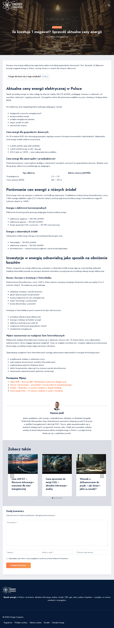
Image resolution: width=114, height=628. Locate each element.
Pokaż (45, 76)
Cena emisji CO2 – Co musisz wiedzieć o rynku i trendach (36, 390)
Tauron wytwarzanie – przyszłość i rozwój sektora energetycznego (41, 384)
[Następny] (102, 475)
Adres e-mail (48, 552)
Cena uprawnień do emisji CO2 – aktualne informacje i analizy (56, 484)
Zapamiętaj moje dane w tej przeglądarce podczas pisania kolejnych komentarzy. (38, 558)
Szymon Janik (57, 413)
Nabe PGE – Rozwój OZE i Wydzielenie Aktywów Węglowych (38, 381)
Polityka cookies (21, 622)
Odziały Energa (58, 622)
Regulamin (8, 622)
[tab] (52, 498)
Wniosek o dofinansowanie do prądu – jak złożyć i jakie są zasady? (90, 484)
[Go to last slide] (12, 475)
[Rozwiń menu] (109, 5)
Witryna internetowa (85, 552)
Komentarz (12, 522)
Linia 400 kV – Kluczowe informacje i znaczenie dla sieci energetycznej (23, 484)
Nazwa (10, 552)
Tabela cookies (36, 622)
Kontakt (46, 622)
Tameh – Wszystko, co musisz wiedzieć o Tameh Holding (35, 387)
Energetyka (57, 27)
